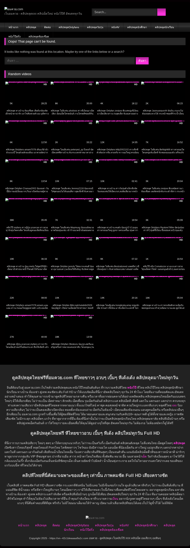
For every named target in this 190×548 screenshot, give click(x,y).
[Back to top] (179, 537)
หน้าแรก (13, 27)
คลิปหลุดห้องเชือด (39, 36)
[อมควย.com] (42, 9)
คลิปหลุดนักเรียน (164, 27)
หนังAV (115, 27)
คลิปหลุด (31, 27)
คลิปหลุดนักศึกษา (137, 27)
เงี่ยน (115, 498)
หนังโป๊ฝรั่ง (14, 36)
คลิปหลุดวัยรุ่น (95, 27)
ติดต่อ (47, 27)
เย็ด (144, 456)
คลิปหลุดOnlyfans (69, 27)
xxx (174, 405)
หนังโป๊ (131, 387)
